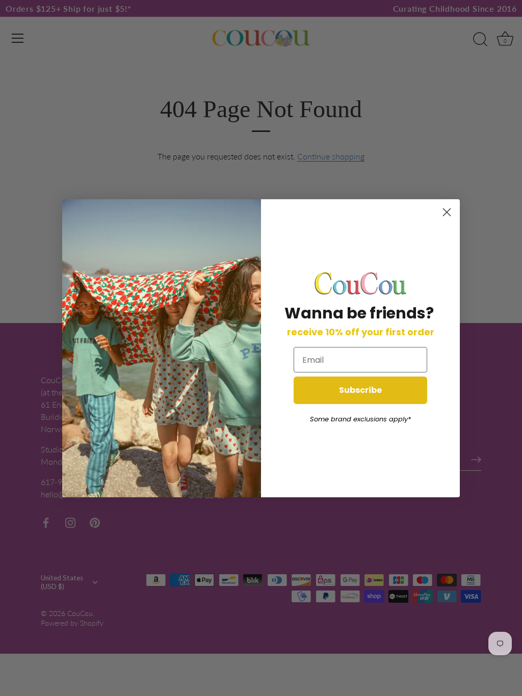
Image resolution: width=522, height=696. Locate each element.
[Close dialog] (447, 212)
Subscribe (360, 390)
